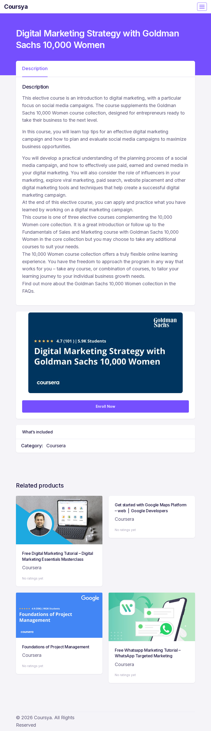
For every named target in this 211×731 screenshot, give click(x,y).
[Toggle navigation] (202, 7)
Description (35, 68)
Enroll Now (105, 406)
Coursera (56, 445)
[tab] (35, 69)
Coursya (16, 6)
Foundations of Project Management (55, 646)
